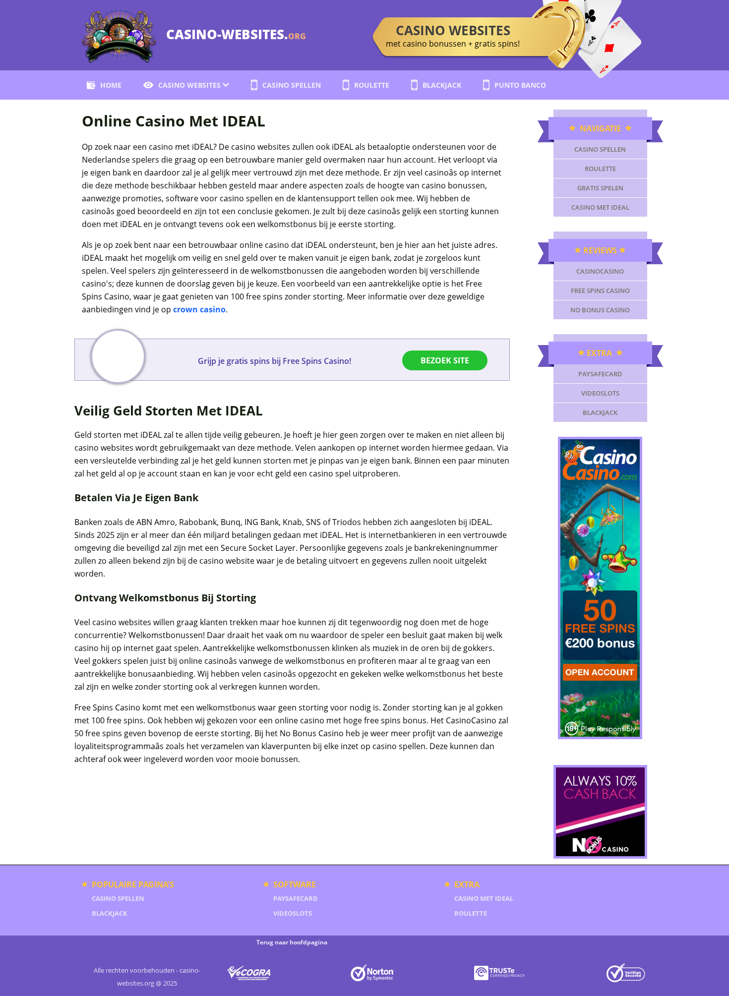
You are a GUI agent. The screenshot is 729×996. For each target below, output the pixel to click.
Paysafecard (600, 373)
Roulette (371, 85)
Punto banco (520, 85)
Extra (600, 353)
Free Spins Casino (600, 290)
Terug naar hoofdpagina (291, 942)
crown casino (199, 309)
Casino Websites (189, 85)
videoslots (600, 393)
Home (111, 85)
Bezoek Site (445, 360)
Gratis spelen (600, 187)
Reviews (600, 250)
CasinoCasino (600, 271)
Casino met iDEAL (600, 207)
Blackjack (442, 85)
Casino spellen (291, 85)
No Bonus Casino (600, 309)
